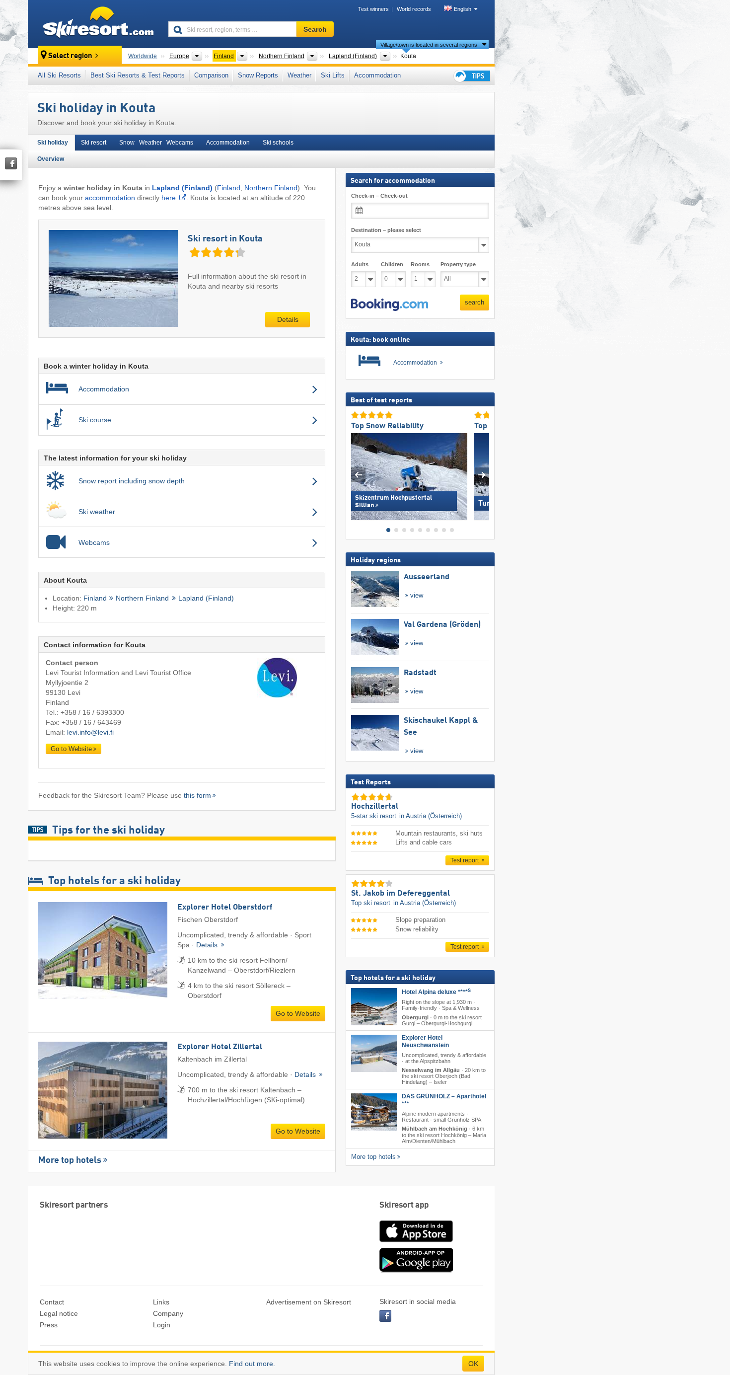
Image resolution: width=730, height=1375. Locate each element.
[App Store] (416, 1243)
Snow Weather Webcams (156, 142)
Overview (50, 158)
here (168, 198)
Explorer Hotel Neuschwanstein (425, 1041)
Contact (52, 1302)
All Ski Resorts (59, 75)
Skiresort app (404, 1205)
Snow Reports (258, 75)
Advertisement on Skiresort (308, 1302)
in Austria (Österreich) (430, 816)
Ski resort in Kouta (225, 238)
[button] (389, 304)
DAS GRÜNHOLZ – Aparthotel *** (444, 1100)
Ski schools (278, 142)
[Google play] (416, 1270)
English (462, 9)
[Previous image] (358, 474)
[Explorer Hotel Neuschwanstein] (374, 1052)
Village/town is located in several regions (428, 45)
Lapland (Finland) (206, 598)
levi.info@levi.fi (90, 732)
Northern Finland (270, 188)
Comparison (211, 75)
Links (161, 1302)
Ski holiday (52, 142)
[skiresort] (94, 24)
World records (414, 9)
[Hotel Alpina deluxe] (374, 1006)
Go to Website (71, 749)
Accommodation (377, 75)
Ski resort (93, 142)
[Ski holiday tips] (471, 76)
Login (161, 1325)
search (474, 302)
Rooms (420, 264)
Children (392, 264)
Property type (458, 264)
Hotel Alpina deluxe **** (436, 992)
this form (197, 795)
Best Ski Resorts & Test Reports (137, 75)
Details (287, 319)
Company (168, 1313)
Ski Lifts (333, 75)
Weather (299, 75)
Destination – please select (386, 230)
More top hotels (69, 1160)
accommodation (110, 198)
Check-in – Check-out (379, 196)
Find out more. (252, 1364)
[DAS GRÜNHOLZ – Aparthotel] (374, 1112)
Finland (228, 188)
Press (49, 1325)
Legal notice (59, 1313)
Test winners (373, 9)
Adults (359, 264)
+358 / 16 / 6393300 (92, 712)
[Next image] (482, 474)
